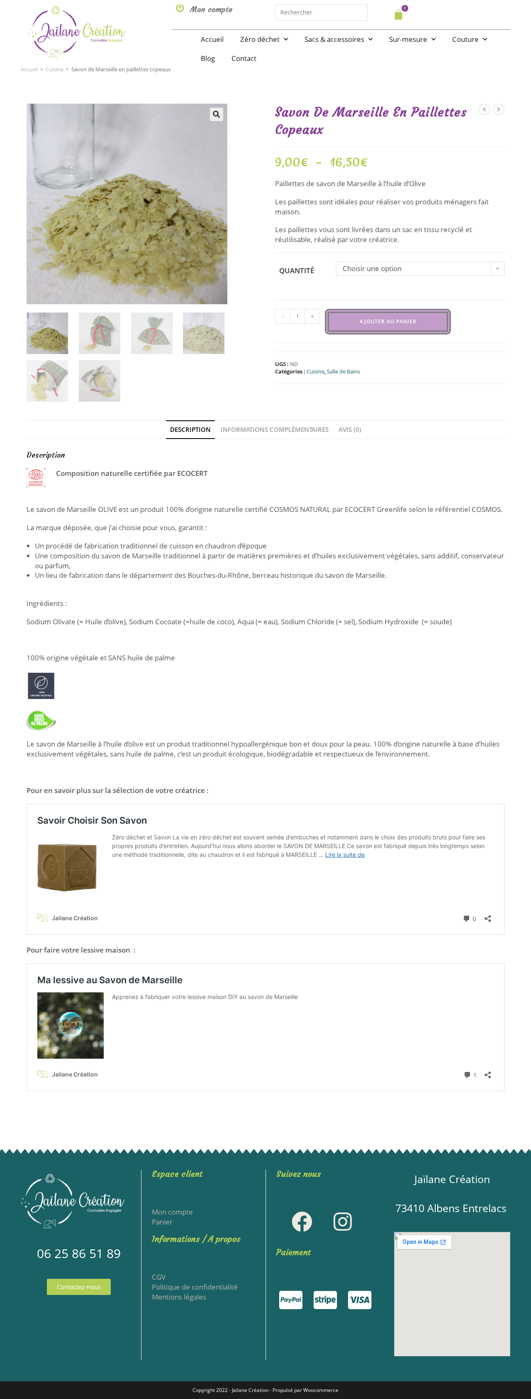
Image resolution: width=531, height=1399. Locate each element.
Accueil (212, 39)
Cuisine (54, 69)
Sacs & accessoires (334, 39)
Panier (162, 1222)
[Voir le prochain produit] (498, 109)
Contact (243, 58)
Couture (465, 39)
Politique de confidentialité (195, 1287)
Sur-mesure (408, 39)
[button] (216, 114)
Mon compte (211, 9)
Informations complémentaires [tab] (275, 429)
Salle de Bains (343, 371)
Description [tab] (190, 429)
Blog (208, 58)
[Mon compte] (180, 8)
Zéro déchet (260, 39)
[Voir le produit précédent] (484, 109)
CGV (159, 1277)
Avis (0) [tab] (350, 429)
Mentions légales (179, 1297)
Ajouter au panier (388, 321)
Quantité (296, 270)
